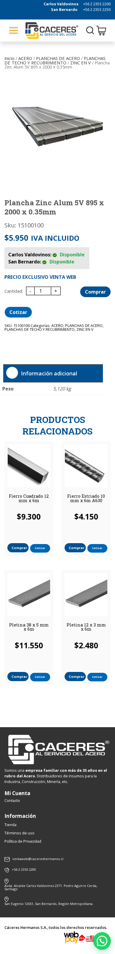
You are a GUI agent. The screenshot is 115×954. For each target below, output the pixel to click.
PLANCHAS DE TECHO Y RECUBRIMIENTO (55, 60)
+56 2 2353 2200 (97, 3)
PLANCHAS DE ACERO (58, 58)
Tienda (10, 824)
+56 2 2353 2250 (97, 9)
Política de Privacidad (22, 841)
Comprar (95, 292)
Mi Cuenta (17, 793)
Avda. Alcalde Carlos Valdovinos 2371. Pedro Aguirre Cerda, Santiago (50, 887)
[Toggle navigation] (13, 30)
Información (20, 816)
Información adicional (49, 373)
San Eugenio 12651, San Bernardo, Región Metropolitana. (48, 903)
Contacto (12, 800)
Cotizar (18, 312)
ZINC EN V (80, 63)
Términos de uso (19, 833)
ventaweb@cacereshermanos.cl (37, 859)
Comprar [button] (19, 548)
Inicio (9, 58)
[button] (102, 941)
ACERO (25, 58)
